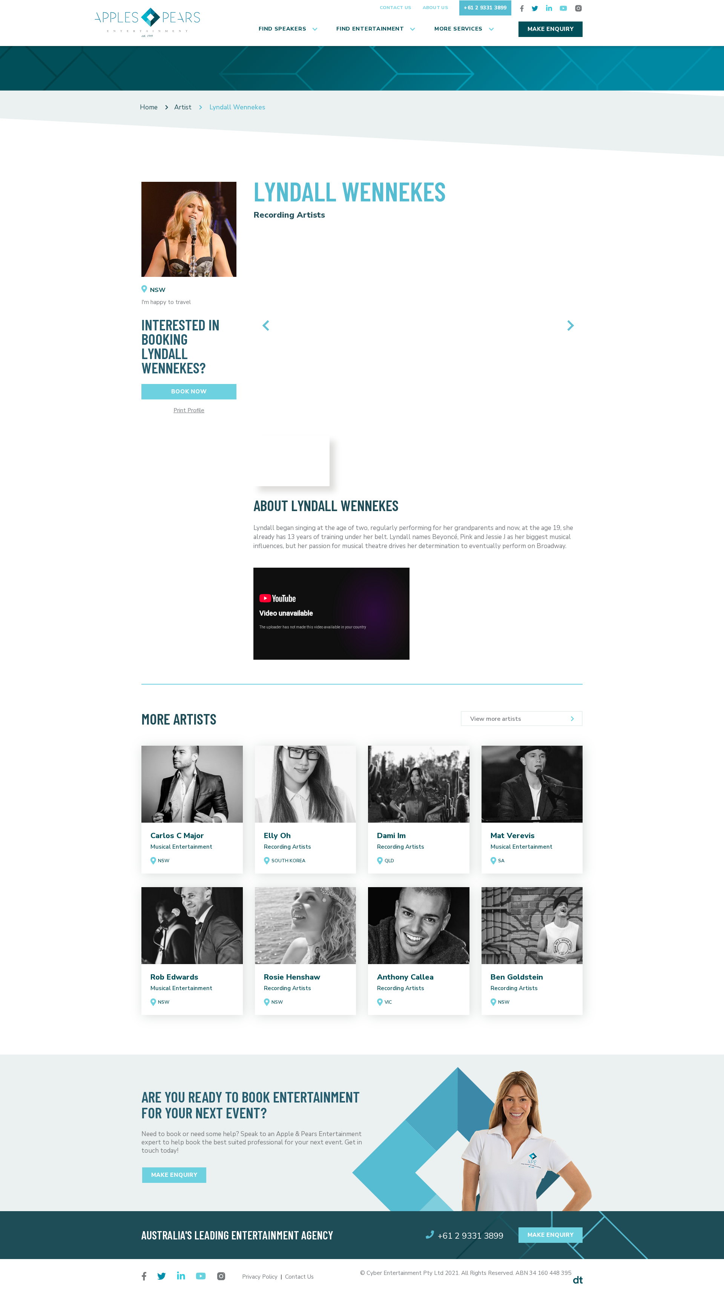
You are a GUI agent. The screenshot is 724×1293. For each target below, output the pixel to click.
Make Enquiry (551, 29)
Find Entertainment (370, 28)
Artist (183, 107)
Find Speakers (282, 28)
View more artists (495, 719)
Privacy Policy (260, 1277)
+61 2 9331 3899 (485, 7)
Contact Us (395, 8)
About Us (435, 8)
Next (568, 325)
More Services (458, 28)
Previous (267, 325)
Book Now (189, 391)
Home (149, 107)
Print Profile (188, 410)
